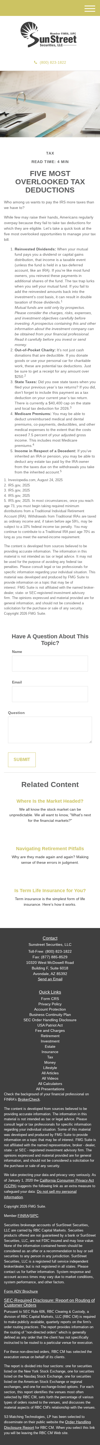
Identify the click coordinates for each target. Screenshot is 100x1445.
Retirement (50, 1036)
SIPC (34, 1215)
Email (17, 682)
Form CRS (50, 999)
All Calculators (50, 1083)
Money (50, 1062)
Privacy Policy (50, 1004)
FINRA (23, 1215)
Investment (50, 1041)
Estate (50, 1046)
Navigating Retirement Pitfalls (50, 848)
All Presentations (50, 1089)
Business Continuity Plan (50, 1014)
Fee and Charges (50, 1030)
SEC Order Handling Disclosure (50, 1020)
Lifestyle (50, 1068)
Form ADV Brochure (21, 1291)
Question (16, 713)
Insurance (50, 1052)
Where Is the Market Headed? (50, 801)
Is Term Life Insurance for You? (50, 890)
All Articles (50, 1073)
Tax (50, 1057)
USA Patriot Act (50, 1025)
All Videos (50, 1078)
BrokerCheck (29, 1099)
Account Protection (50, 1009)
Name (17, 651)
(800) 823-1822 (53, 62)
